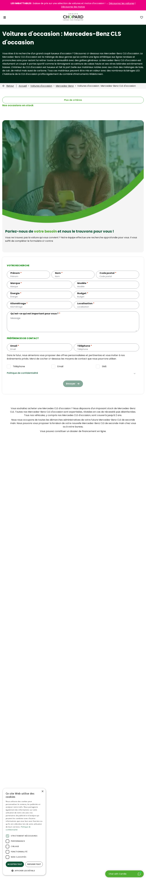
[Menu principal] (4, 17)
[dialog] (24, 831)
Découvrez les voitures (121, 3)
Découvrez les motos (73, 6)
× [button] (42, 791)
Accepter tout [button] (15, 864)
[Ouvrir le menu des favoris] (141, 17)
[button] (24, 870)
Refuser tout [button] (34, 864)
